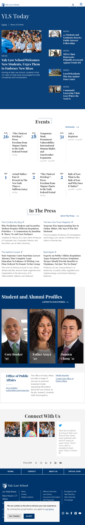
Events (24, 494)
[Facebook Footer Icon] (71, 513)
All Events (70, 127)
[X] (36, 463)
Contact (32, 471)
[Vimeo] (55, 463)
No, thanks (14, 516)
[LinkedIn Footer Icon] (67, 513)
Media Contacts (27, 497)
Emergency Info (70, 491)
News (23, 491)
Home (4, 25)
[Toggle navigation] (81, 4)
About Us (53, 471)
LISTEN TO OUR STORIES (53, 302)
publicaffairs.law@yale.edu (17, 390)
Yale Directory (69, 494)
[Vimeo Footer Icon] (75, 513)
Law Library (47, 494)
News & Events (17, 25)
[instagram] (41, 463)
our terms (49, 509)
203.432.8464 (11, 388)
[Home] (11, 5)
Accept (29, 516)
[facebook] (50, 463)
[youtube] (60, 463)
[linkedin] (46, 463)
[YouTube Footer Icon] (80, 513)
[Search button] (73, 7)
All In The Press (68, 216)
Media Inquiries (62, 375)
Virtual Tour (74, 471)
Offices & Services (49, 491)
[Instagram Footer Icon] (63, 513)
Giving (10, 471)
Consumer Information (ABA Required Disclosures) (51, 500)
